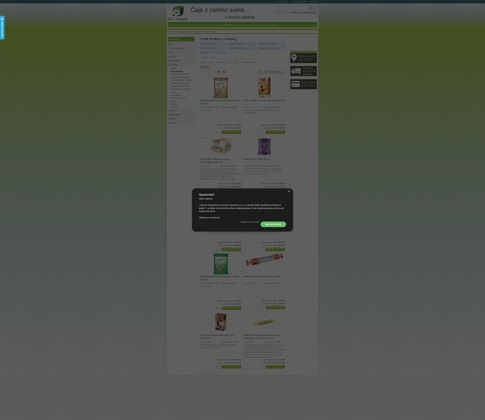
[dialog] (242, 210)
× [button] (289, 191)
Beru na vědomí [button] (273, 224)
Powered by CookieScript (249, 222)
